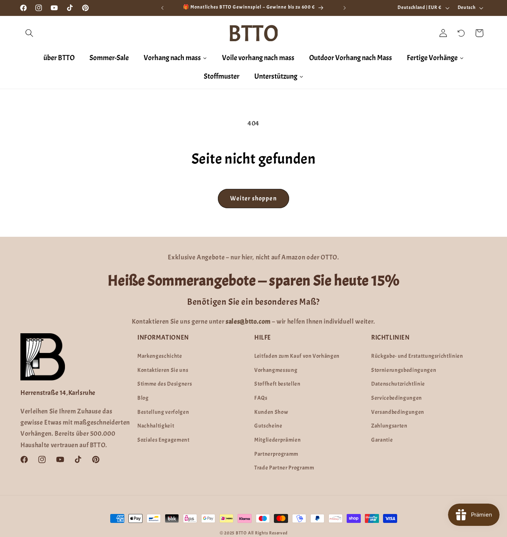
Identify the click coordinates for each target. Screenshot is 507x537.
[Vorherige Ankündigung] (162, 8)
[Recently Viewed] (461, 33)
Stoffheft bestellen (277, 383)
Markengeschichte (159, 356)
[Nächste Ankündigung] (345, 8)
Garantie (382, 439)
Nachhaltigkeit (155, 425)
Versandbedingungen (397, 412)
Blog (143, 398)
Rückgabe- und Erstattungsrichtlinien (417, 356)
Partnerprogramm (276, 454)
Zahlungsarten (389, 425)
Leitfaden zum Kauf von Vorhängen (297, 356)
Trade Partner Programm (284, 467)
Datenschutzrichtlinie (398, 383)
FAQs (261, 398)
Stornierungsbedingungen (403, 370)
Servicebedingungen (396, 398)
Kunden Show (271, 412)
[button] (29, 33)
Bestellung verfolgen (163, 412)
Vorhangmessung (275, 370)
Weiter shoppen (253, 198)
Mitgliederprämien (277, 439)
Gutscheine (268, 425)
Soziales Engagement (163, 439)
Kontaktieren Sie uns (162, 370)
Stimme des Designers (164, 383)
